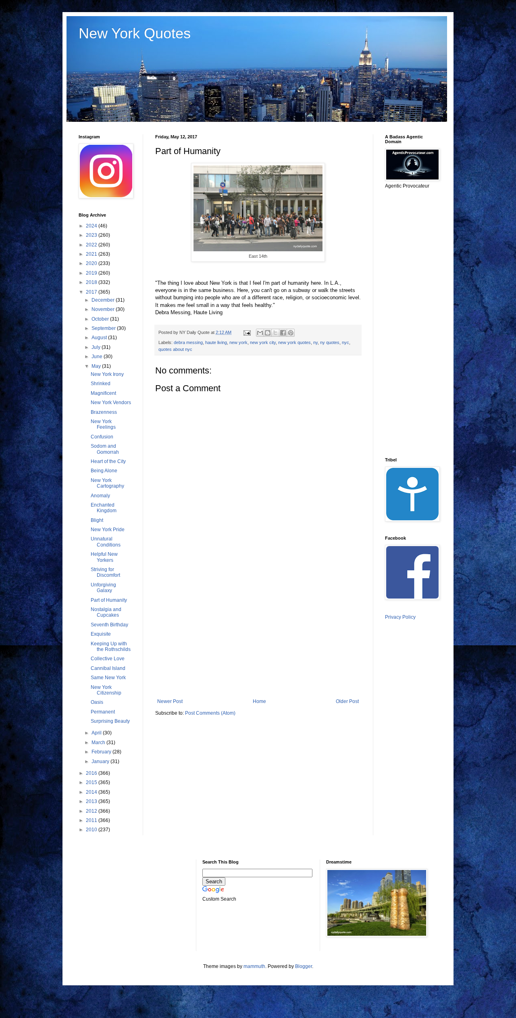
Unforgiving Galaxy (103, 587)
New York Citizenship (106, 690)
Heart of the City (108, 461)
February (102, 752)
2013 (92, 801)
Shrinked (100, 383)
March (99, 742)
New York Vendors (111, 402)
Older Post (347, 701)
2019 (92, 273)
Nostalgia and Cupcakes (106, 612)
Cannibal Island (108, 668)
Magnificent (103, 393)
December (104, 300)
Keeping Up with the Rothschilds (111, 646)
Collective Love (108, 658)
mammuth (254, 966)
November (104, 309)
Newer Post (170, 701)
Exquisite (101, 634)
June (98, 356)
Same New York (108, 677)
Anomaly (100, 496)
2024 (92, 226)
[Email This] (260, 333)
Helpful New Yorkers (104, 557)
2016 (92, 773)
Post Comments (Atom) (210, 713)
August (100, 337)
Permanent (103, 712)
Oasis (97, 702)
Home (259, 701)
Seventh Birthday (109, 625)
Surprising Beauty (110, 721)
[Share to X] (275, 333)
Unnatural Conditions (106, 541)
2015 (92, 782)
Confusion (102, 437)
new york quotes (294, 342)
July (97, 347)
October (101, 319)
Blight (97, 520)
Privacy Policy (400, 617)
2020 (92, 263)
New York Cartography (107, 483)
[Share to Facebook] (283, 333)
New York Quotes (135, 33)
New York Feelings (103, 424)
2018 (92, 282)
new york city (263, 342)
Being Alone (104, 471)
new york (238, 342)
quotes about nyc (175, 349)
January (101, 761)
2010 (92, 829)
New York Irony (107, 374)
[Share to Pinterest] (291, 333)
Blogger (303, 966)
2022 (92, 245)
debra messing (188, 342)
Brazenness (104, 412)
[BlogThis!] (268, 333)
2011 (92, 820)
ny (315, 342)
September (104, 328)
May (97, 366)
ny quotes (329, 342)
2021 (92, 254)
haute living (216, 342)
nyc (345, 342)
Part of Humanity (109, 600)
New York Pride (108, 529)
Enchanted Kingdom (104, 507)
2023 (92, 235)
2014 (92, 792)
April (97, 733)
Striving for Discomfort (105, 572)
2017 (92, 292)
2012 (92, 811)
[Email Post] (246, 332)
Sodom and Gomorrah (105, 449)
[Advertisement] (258, 632)
